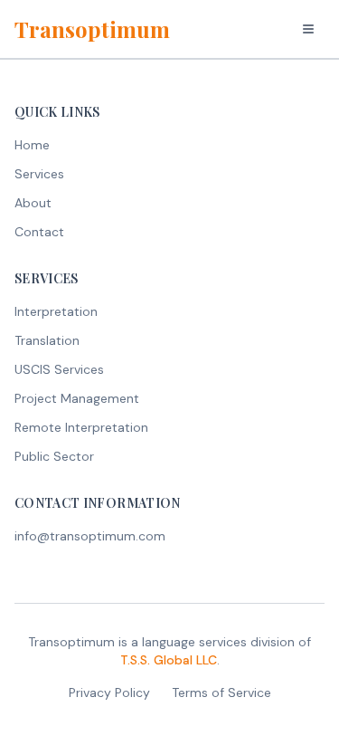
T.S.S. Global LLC (168, 660)
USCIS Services (59, 369)
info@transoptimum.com (89, 536)
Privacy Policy (109, 692)
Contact (39, 232)
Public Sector (54, 456)
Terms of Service (221, 692)
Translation (47, 340)
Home (32, 145)
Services (39, 174)
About (33, 203)
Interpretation (56, 311)
